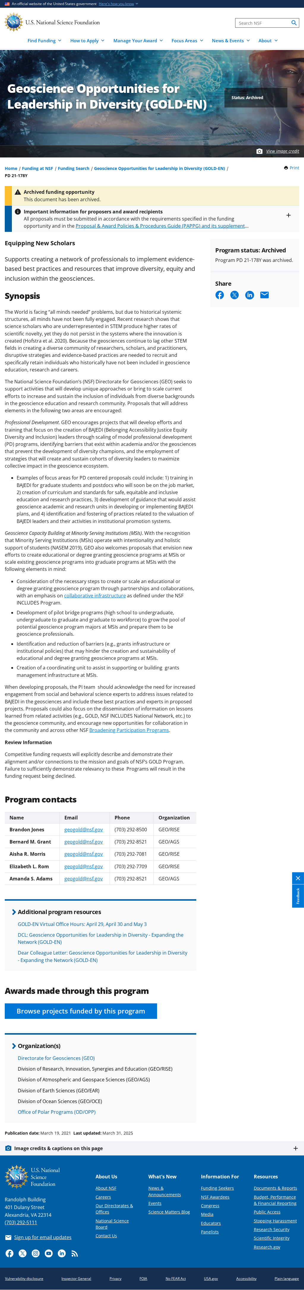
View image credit (282, 151)
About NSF (106, 1188)
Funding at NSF (37, 168)
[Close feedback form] (298, 878)
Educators (211, 1223)
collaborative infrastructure (95, 595)
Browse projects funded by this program (81, 1011)
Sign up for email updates (43, 1237)
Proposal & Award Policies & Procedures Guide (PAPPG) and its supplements (161, 226)
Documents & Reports (275, 1188)
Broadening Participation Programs (129, 730)
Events (155, 1203)
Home (11, 168)
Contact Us (106, 1236)
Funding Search (73, 168)
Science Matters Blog (169, 1212)
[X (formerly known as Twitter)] (22, 1253)
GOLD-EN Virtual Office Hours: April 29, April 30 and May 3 (82, 924)
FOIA (143, 1278)
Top (291, 1110)
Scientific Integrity (271, 1238)
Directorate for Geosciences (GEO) (56, 1058)
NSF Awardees (215, 1197)
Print (294, 168)
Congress (210, 1205)
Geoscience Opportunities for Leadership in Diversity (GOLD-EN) (159, 168)
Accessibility (246, 1278)
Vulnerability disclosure (24, 1278)
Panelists (210, 1232)
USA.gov (211, 1278)
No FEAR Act (176, 1278)
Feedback (297, 896)
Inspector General (76, 1278)
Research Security (271, 1229)
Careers (103, 1197)
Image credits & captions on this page (58, 1148)
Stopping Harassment (275, 1221)
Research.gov (267, 1247)
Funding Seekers (217, 1188)
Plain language (287, 1278)
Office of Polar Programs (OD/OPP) (57, 1112)
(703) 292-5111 (21, 1222)
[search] (294, 22)
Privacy (115, 1278)
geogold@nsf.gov (83, 829)
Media (207, 1214)
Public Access (267, 1212)
